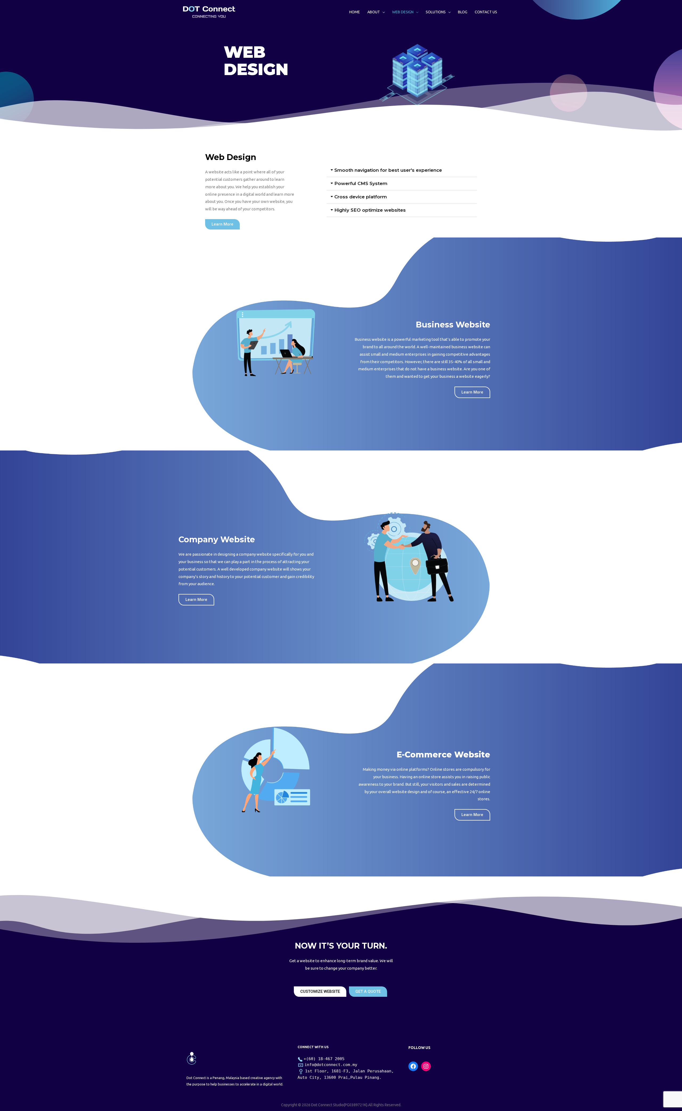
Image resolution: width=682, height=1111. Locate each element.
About (373, 12)
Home (354, 12)
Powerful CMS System (360, 183)
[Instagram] (426, 1066)
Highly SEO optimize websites (370, 210)
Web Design (402, 12)
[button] (222, 224)
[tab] (402, 170)
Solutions (436, 12)
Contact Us (486, 12)
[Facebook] (413, 1066)
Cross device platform (360, 196)
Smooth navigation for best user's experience (388, 170)
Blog (462, 12)
